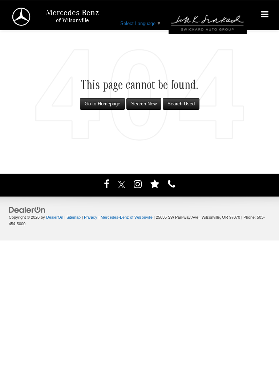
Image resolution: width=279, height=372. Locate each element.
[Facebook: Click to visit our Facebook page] (106, 185)
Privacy (90, 217)
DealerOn (54, 217)
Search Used (181, 103)
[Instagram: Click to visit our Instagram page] (138, 185)
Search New (144, 103)
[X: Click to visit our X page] (121, 185)
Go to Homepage (102, 103)
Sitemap (73, 217)
